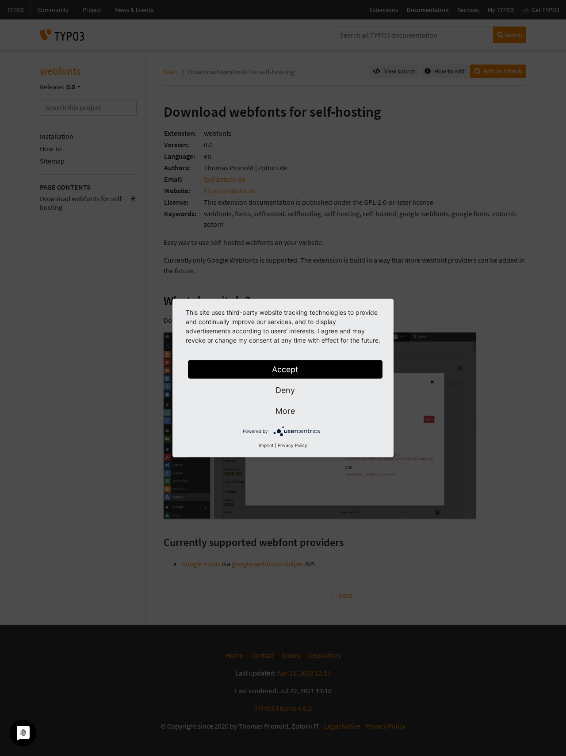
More (285, 411)
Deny (285, 390)
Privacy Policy (292, 445)
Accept (285, 369)
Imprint (266, 445)
